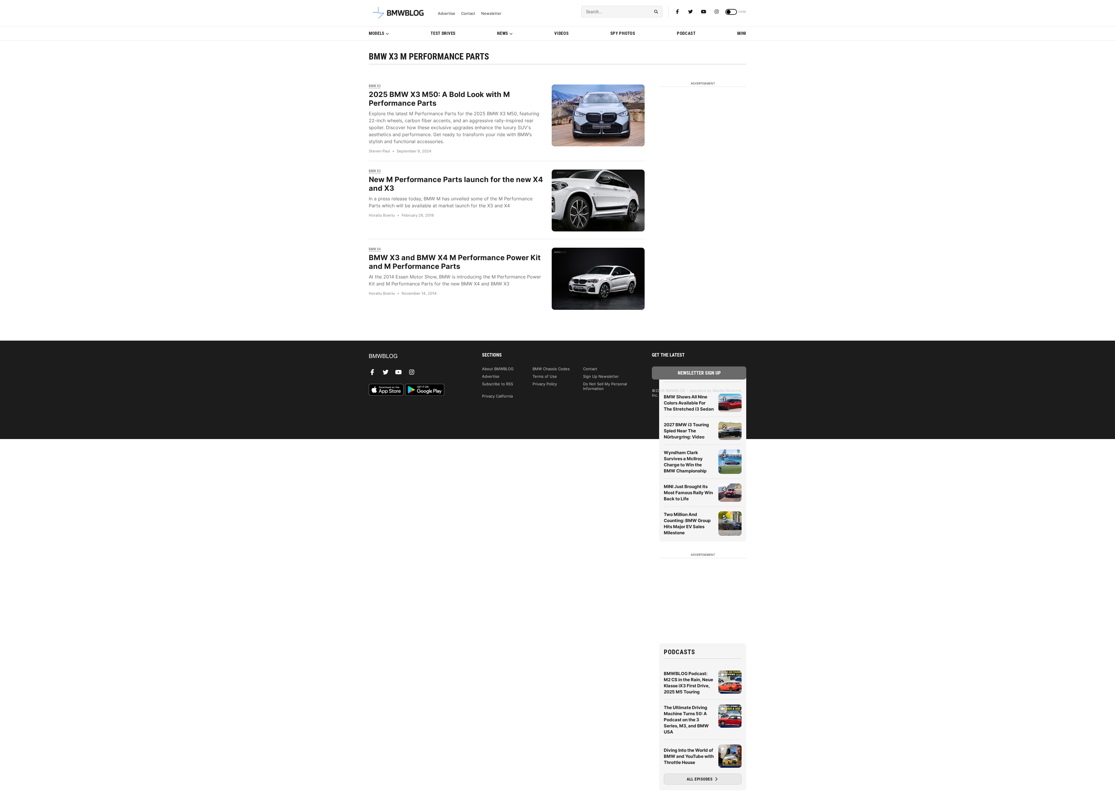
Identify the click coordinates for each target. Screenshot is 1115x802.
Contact (468, 13)
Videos (561, 33)
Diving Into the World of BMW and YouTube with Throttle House (689, 756)
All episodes (700, 779)
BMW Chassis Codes (551, 368)
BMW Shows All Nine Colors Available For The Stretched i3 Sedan (689, 403)
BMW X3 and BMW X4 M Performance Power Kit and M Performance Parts (455, 262)
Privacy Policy (545, 384)
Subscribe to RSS (497, 384)
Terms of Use (545, 376)
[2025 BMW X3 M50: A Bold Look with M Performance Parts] (598, 115)
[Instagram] (717, 12)
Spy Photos (622, 33)
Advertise (446, 13)
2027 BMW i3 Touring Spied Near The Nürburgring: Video (686, 431)
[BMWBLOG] (416, 356)
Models (376, 33)
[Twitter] (690, 12)
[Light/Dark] (731, 12)
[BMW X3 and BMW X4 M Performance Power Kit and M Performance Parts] (598, 279)
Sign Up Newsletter (601, 376)
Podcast (686, 33)
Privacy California (497, 396)
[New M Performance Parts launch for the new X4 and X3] (598, 200)
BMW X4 (375, 249)
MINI (741, 33)
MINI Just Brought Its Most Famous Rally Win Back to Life (688, 492)
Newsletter (491, 13)
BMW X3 (375, 86)
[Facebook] (677, 12)
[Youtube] (703, 12)
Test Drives (443, 33)
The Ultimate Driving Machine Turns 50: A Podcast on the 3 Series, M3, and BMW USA (686, 720)
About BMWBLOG (498, 368)
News (502, 33)
